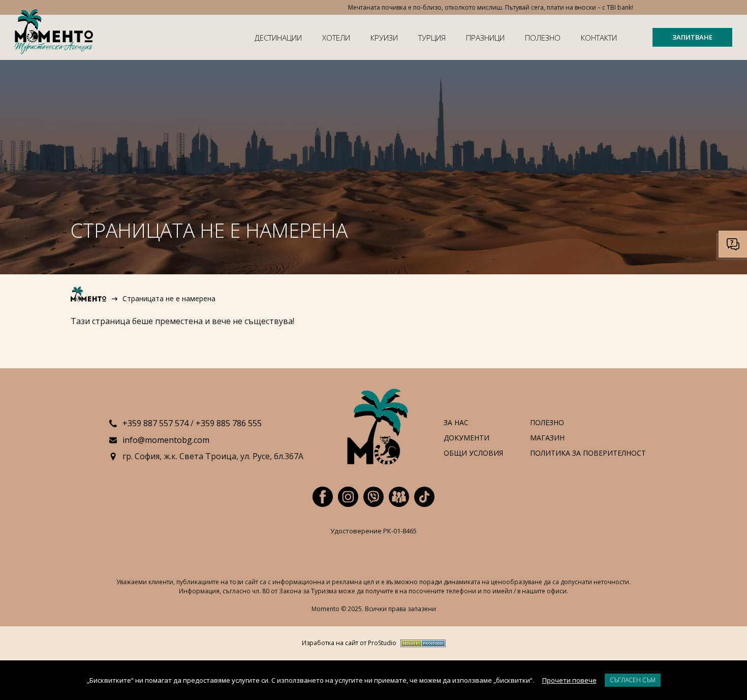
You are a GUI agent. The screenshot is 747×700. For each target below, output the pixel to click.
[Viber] (373, 497)
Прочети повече (569, 680)
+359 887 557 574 (155, 423)
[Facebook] (323, 497)
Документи (466, 438)
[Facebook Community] (399, 497)
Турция (432, 38)
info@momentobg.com (165, 440)
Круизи (384, 38)
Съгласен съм (633, 680)
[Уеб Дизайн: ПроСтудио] (421, 643)
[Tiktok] (424, 497)
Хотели (336, 38)
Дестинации (278, 38)
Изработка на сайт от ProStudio (349, 643)
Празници (485, 38)
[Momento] (56, 32)
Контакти (599, 38)
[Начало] (89, 298)
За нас (456, 423)
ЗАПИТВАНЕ (692, 37)
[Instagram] (348, 497)
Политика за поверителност (588, 453)
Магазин (547, 438)
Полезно (543, 38)
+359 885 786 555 (229, 423)
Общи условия (473, 453)
